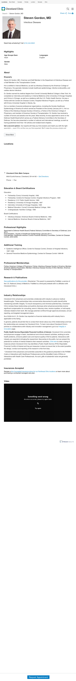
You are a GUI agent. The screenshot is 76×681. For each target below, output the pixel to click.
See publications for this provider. (15, 281)
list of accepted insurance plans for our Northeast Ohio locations (33, 371)
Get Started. (16, 130)
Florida (26, 2)
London (33, 2)
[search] (68, 9)
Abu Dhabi (12, 2)
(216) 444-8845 (29, 43)
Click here (53, 341)
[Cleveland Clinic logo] (12, 9)
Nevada (40, 2)
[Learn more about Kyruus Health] (67, 441)
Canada (20, 2)
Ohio (46, 2)
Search (4, 13)
